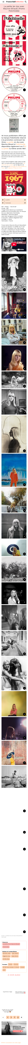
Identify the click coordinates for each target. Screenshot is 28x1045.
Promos (16, 964)
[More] (21, 1017)
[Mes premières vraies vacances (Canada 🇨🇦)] (20, 984)
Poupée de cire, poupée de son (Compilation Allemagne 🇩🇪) (7, 1010)
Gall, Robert (15, 953)
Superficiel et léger (7, 991)
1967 (4, 970)
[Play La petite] (2, 199)
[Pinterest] (14, 1017)
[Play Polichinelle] (2, 202)
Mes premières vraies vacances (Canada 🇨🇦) (20, 992)
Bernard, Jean (6, 953)
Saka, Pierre (15, 956)
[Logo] (15, 1)
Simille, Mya (6, 959)
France (10, 964)
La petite (10, 142)
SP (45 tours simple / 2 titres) (11, 967)
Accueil (2, 935)
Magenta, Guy (6, 956)
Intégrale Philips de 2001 (14, 168)
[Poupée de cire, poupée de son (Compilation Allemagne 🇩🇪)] (7, 1002)
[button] (26, 2)
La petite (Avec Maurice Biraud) (11, 944)
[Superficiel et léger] (7, 984)
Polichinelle (20, 144)
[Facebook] (7, 1017)
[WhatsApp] (18, 1017)
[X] (11, 1017)
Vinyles (22, 967)
